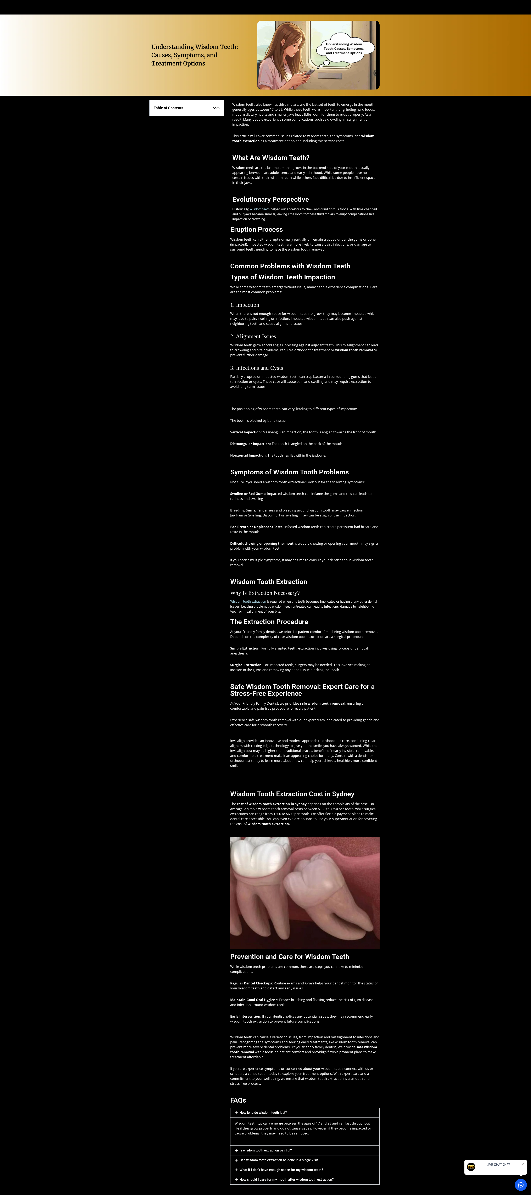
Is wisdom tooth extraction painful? (266, 1150)
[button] (214, 108)
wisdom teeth (260, 209)
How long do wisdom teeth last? (263, 1113)
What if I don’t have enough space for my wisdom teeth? (281, 1170)
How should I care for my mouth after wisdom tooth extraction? (287, 1180)
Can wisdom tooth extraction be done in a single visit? (279, 1160)
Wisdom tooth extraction (248, 602)
